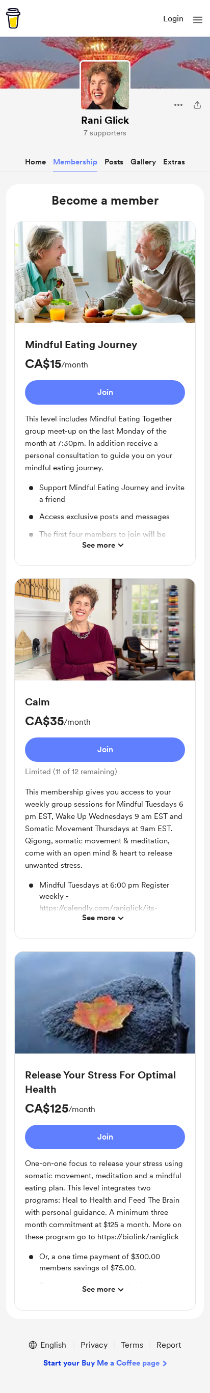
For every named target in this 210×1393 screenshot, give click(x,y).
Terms (132, 1345)
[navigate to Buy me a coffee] (13, 18)
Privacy (94, 1345)
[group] (105, 393)
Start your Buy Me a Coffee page (101, 1363)
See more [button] (98, 545)
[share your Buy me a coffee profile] (197, 105)
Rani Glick (105, 120)
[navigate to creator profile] (105, 85)
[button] (198, 20)
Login (173, 18)
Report (168, 1345)
